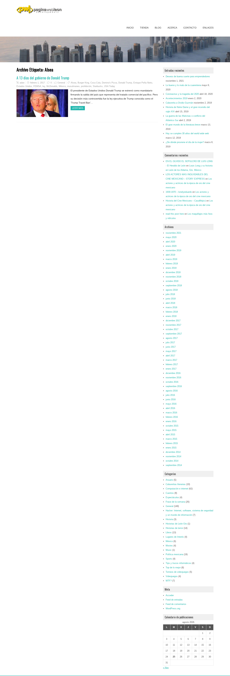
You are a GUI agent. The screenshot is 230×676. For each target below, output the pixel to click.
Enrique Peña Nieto (142, 82)
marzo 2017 (171, 360)
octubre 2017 (172, 329)
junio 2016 (171, 399)
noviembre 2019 (173, 250)
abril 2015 (170, 434)
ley (43, 86)
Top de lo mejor (173, 567)
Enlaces (208, 27)
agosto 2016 (172, 390)
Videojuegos (172, 576)
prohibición (86, 86)
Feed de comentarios (176, 604)
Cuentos (170, 493)
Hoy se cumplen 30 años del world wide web (187, 133)
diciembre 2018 (173, 272)
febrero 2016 (172, 417)
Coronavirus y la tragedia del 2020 (182, 94)
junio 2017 (171, 347)
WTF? (169, 580)
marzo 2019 (171, 259)
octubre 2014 (172, 461)
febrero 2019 (172, 263)
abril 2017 (170, 355)
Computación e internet (177, 488)
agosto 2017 (172, 338)
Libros (169, 532)
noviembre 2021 (173, 233)
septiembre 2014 (174, 465)
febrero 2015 (172, 443)
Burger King (83, 82)
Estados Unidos (24, 86)
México (62, 86)
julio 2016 (170, 395)
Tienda (144, 27)
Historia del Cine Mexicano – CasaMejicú (186, 200)
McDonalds (51, 86)
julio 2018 (170, 294)
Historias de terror (174, 528)
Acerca (172, 27)
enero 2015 (171, 447)
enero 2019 (171, 268)
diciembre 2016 (173, 373)
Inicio (130, 27)
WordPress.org (173, 608)
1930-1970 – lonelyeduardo (179, 192)
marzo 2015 (171, 439)
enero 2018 (171, 316)
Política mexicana (174, 554)
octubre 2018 (172, 281)
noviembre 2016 (173, 377)
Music (169, 550)
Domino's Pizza (109, 82)
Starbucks (98, 86)
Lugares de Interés (175, 537)
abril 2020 (170, 241)
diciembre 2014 (173, 452)
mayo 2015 (171, 430)
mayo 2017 (171, 351)
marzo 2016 (171, 412)
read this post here (175, 214)
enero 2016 (171, 421)
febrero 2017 (172, 364)
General (61, 82)
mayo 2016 (171, 404)
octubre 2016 (172, 382)
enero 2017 (171, 369)
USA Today (109, 86)
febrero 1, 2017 (37, 82)
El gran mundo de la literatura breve (183, 124)
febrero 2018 (172, 312)
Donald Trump (125, 82)
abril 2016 (170, 408)
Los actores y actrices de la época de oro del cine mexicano (189, 183)
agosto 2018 (172, 290)
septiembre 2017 (174, 333)
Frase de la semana (175, 502)
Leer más (77, 108)
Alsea (73, 82)
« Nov (166, 667)
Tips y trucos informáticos (178, 563)
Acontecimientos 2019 (176, 98)
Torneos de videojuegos (177, 572)
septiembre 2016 (174, 386)
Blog (158, 27)
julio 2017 (170, 342)
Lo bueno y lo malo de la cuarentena (183, 85)
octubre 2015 (172, 425)
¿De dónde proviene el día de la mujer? (185, 142)
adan (22, 82)
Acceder (170, 595)
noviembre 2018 (173, 276)
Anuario (169, 480)
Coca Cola (95, 82)
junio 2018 (171, 298)
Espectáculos (172, 497)
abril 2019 (170, 255)
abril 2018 (170, 303)
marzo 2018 (171, 307)
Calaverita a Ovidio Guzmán (179, 102)
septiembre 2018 (174, 285)
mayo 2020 (171, 237)
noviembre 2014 (173, 456)
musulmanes (73, 86)
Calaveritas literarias (176, 484)
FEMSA (37, 86)
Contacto (189, 27)
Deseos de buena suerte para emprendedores (188, 76)
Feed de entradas (174, 599)
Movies (169, 545)
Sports (169, 558)
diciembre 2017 (173, 320)
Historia (169, 519)
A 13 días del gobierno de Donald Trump (43, 77)
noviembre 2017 (173, 325)
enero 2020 (171, 246)
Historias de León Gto (176, 523)
